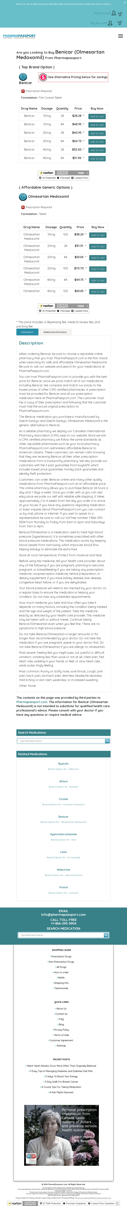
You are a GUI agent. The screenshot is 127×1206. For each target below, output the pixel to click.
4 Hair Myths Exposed (61, 1092)
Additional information (55, 332)
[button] (63, 175)
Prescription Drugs (61, 956)
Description (27, 332)
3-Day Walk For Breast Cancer (61, 1081)
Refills (61, 977)
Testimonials (61, 988)
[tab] (27, 332)
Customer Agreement (61, 1040)
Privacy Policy (61, 1029)
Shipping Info (61, 982)
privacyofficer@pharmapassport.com (94, 1198)
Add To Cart (97, 116)
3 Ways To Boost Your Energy (61, 1076)
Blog (61, 1024)
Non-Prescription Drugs (61, 961)
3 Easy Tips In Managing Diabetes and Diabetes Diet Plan (61, 1071)
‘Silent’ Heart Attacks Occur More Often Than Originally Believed (61, 1065)
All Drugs (61, 967)
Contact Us (61, 1013)
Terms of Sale (61, 1035)
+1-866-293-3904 (63, 923)
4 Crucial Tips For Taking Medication (61, 1087)
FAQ (61, 1019)
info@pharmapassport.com (63, 914)
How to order (61, 972)
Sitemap (61, 1045)
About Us (61, 1008)
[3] (119, 23)
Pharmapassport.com (31, 702)
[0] (120, 14)
